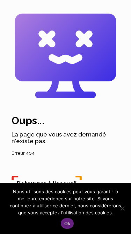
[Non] (122, 208)
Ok (67, 223)
